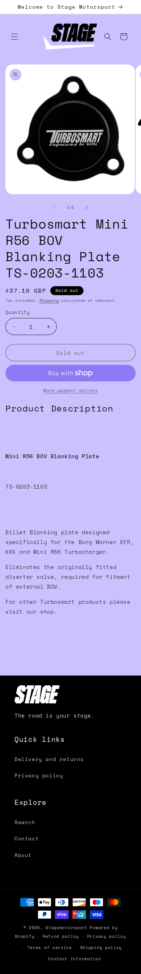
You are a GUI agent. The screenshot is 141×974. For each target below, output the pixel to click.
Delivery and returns (49, 759)
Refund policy (61, 936)
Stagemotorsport (66, 928)
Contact (26, 838)
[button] (14, 37)
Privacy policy (38, 775)
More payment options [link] (70, 390)
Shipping (49, 300)
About (23, 855)
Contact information (74, 959)
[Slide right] (86, 208)
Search (24, 822)
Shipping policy (101, 947)
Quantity (17, 312)
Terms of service (49, 947)
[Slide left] (55, 208)
